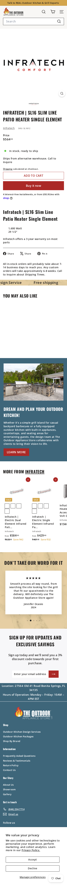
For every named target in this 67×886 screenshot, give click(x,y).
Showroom (9, 789)
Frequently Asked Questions (19, 755)
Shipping (8, 168)
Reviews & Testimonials (16, 760)
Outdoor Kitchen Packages (18, 736)
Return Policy (11, 765)
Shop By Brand (11, 741)
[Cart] (52, 11)
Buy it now (33, 186)
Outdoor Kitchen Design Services (22, 731)
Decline (32, 868)
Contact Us (9, 770)
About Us (8, 784)
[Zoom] (62, 93)
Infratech (9, 128)
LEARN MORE (16, 452)
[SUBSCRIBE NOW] (54, 674)
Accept (32, 859)
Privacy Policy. (31, 850)
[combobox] (33, 21)
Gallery (7, 794)
